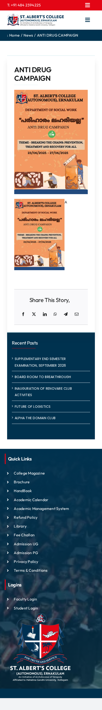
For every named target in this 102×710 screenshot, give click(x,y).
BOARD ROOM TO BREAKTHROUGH (43, 376)
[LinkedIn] (45, 314)
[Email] (76, 314)
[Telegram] (65, 314)
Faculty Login (25, 599)
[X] (34, 314)
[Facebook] (23, 314)
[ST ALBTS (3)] (35, 20)
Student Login (26, 608)
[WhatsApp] (55, 314)
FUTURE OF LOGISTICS (33, 406)
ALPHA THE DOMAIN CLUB (35, 418)
